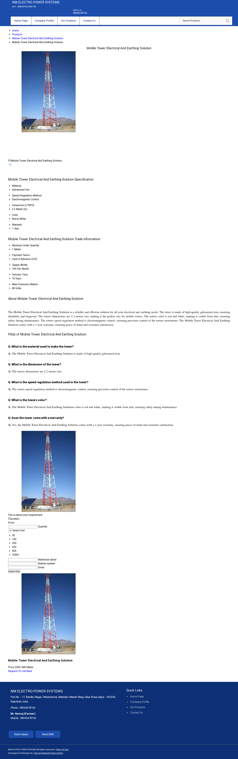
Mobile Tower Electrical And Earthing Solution (37, 38)
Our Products (68, 20)
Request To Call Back (20, 671)
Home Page (21, 20)
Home (15, 30)
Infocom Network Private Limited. (48, 753)
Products (17, 34)
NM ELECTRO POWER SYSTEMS (36, 4)
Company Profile (44, 20)
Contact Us (89, 20)
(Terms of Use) (62, 749)
